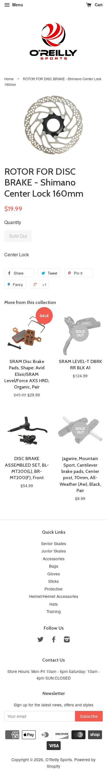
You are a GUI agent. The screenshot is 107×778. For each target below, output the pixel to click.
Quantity (12, 222)
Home (9, 78)
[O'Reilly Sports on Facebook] (54, 640)
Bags (53, 566)
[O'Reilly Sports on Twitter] (40, 640)
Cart (98, 4)
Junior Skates (53, 551)
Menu (17, 4)
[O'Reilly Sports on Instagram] (67, 640)
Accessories (53, 558)
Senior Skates (53, 543)
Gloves (53, 574)
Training (54, 611)
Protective (53, 589)
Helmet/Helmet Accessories (53, 596)
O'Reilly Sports (58, 759)
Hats (53, 604)
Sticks (53, 581)
